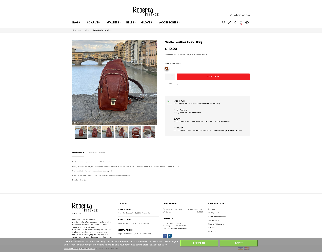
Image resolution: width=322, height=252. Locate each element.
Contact (211, 209)
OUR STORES (123, 203)
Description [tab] (78, 153)
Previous (74, 132)
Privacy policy (213, 213)
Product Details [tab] (97, 153)
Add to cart (214, 77)
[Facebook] (165, 236)
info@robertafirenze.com (178, 228)
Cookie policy (213, 220)
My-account (213, 232)
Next (155, 132)
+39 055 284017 (175, 223)
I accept (239, 243)
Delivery (211, 228)
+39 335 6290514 (179, 226)
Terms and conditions (217, 217)
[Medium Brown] (167, 68)
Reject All (199, 243)
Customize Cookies (87, 248)
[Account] (230, 23)
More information (71, 248)
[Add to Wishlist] (170, 84)
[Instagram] (170, 236)
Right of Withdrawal (216, 224)
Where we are (241, 15)
